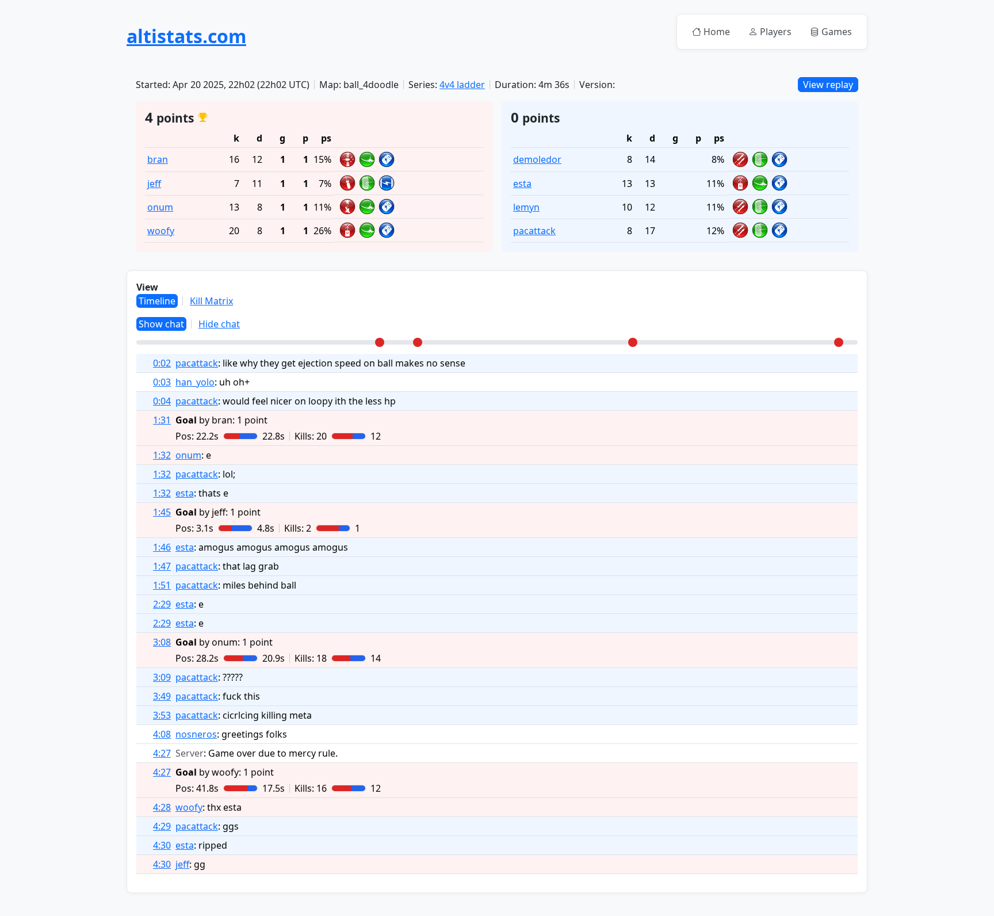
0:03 (162, 382)
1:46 (162, 547)
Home (717, 31)
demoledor (537, 159)
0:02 (162, 363)
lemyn (526, 207)
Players (776, 31)
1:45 (162, 512)
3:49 (162, 696)
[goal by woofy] (838, 342)
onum (160, 207)
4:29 (162, 826)
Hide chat (219, 324)
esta (522, 183)
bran (157, 159)
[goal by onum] (632, 342)
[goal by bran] (379, 342)
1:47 (162, 566)
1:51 (162, 585)
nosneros (196, 734)
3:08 (162, 642)
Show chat (161, 324)
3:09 (162, 677)
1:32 (162, 455)
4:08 (162, 734)
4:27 (162, 753)
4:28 (162, 807)
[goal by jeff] (417, 342)
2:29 (162, 604)
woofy (160, 230)
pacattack (534, 230)
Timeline (157, 301)
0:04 (162, 401)
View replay (828, 84)
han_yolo (195, 382)
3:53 (162, 715)
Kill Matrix (211, 301)
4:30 (162, 845)
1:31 (162, 420)
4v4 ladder (462, 84)
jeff (154, 183)
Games (836, 31)
